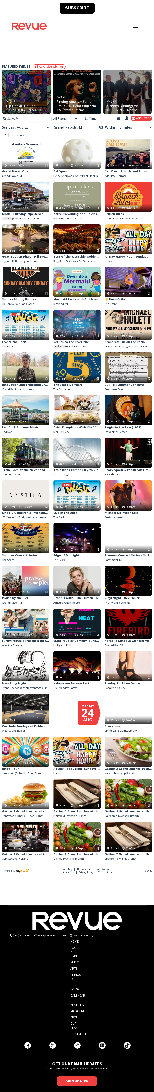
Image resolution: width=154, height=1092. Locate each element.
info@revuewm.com (52, 935)
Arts (73, 968)
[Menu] (135, 26)
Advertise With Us (50, 66)
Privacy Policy (86, 872)
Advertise (77, 1005)
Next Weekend (104, 869)
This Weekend (85, 869)
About (75, 1017)
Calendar (77, 995)
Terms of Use (105, 872)
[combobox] (65, 118)
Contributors (81, 1034)
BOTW (74, 989)
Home (74, 941)
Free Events (17, 135)
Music (74, 962)
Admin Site (68, 872)
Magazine (77, 1011)
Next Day (68, 869)
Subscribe (77, 7)
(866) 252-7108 (21, 935)
